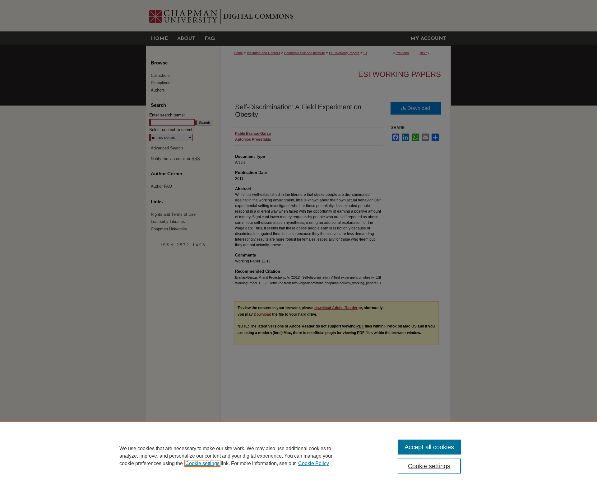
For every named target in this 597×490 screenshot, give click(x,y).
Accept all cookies (429, 447)
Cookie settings (202, 463)
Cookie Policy (313, 463)
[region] (298, 456)
